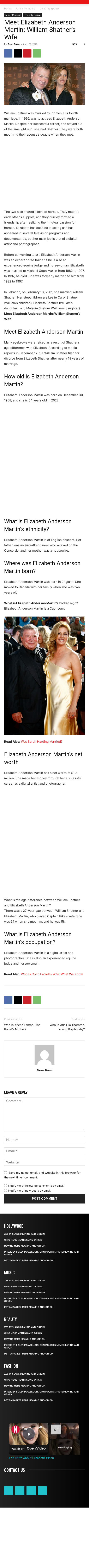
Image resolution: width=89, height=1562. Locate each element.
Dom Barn (14, 44)
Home (7, 8)
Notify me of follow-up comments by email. (36, 1185)
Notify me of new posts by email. (29, 1190)
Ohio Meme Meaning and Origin (23, 1240)
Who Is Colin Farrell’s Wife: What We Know (52, 974)
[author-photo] (44, 1064)
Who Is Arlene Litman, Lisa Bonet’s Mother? (22, 1027)
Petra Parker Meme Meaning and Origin (28, 1260)
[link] (15, 1429)
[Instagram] (19, 1490)
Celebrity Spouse (50, 8)
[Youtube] (42, 1490)
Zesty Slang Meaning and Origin (24, 1234)
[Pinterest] (27, 53)
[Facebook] (8, 53)
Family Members (25, 8)
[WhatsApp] (37, 53)
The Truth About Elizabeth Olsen (28, 1429)
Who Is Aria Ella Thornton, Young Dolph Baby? (67, 1027)
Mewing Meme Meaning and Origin (24, 1246)
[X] (18, 53)
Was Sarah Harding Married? (42, 742)
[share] (40, 1427)
